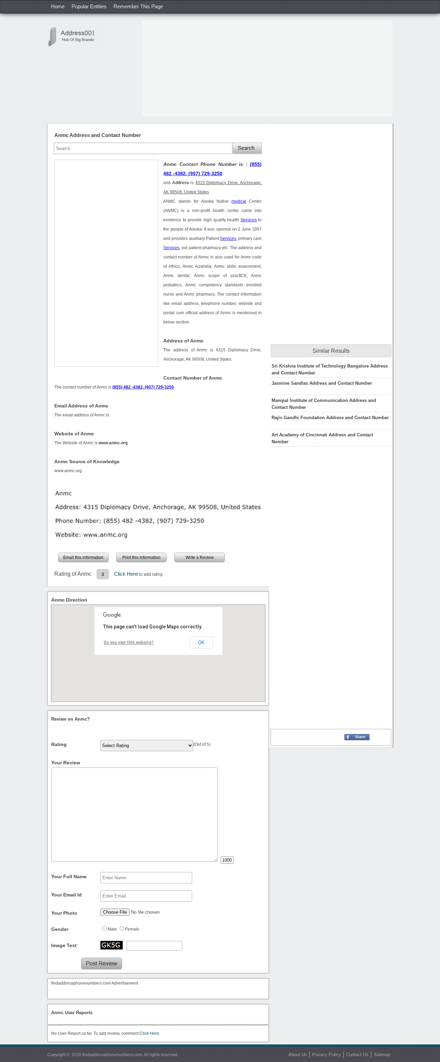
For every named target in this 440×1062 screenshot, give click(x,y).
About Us (297, 1054)
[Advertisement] (267, 68)
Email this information (83, 557)
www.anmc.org (68, 471)
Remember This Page (138, 6)
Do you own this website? (129, 642)
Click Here (126, 574)
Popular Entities (89, 6)
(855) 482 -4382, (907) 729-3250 (143, 387)
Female (132, 929)
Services (249, 220)
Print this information (141, 557)
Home (58, 6)
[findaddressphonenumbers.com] (74, 36)
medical (238, 201)
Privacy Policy (326, 1054)
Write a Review (200, 557)
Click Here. (150, 1033)
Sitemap (382, 1054)
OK (201, 642)
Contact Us (357, 1054)
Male (112, 929)
